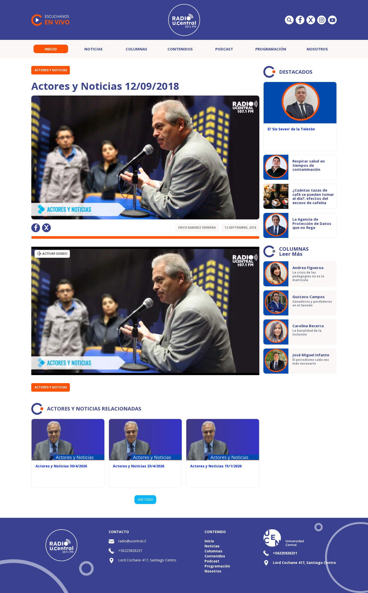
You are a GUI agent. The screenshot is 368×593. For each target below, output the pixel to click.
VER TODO (145, 499)
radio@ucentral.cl (132, 541)
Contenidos (180, 48)
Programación (270, 48)
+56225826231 (130, 550)
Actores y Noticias (51, 70)
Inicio (51, 48)
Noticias (93, 48)
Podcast (224, 48)
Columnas (136, 48)
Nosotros (317, 48)
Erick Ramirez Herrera (197, 227)
